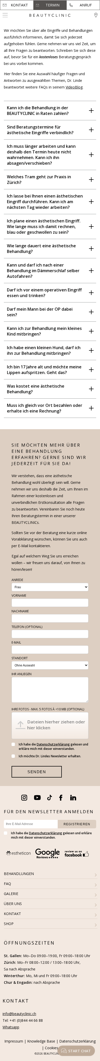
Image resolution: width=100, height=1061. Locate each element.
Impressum (13, 1041)
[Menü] (5, 15)
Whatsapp (11, 1027)
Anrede (17, 580)
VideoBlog (74, 87)
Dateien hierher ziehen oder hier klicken (56, 725)
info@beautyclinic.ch (19, 1013)
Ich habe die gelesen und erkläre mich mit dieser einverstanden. (53, 746)
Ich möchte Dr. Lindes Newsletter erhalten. (50, 756)
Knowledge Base (41, 1041)
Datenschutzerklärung (53, 744)
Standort (20, 658)
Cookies (51, 1047)
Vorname (19, 595)
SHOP (9, 923)
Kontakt (19, 5)
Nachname (20, 611)
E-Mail (16, 642)
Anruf (86, 5)
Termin (52, 5)
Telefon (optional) (27, 627)
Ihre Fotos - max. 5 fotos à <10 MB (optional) (48, 709)
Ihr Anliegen (22, 674)
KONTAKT (12, 913)
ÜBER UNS (13, 903)
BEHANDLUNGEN (19, 873)
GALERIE (11, 893)
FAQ (7, 883)
